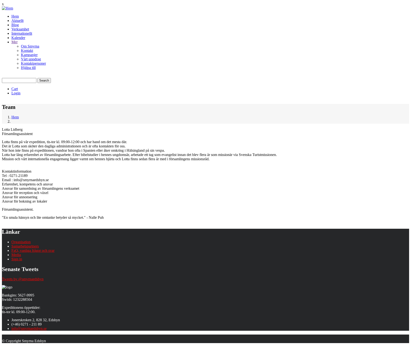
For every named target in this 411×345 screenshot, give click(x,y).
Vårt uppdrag (31, 59)
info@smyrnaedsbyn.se (29, 328)
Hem (15, 16)
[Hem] (7, 8)
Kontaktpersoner (33, 63)
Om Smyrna (30, 46)
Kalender (18, 38)
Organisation (21, 242)
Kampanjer (29, 55)
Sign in (16, 259)
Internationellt (21, 33)
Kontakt (27, 51)
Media (16, 255)
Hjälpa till (28, 68)
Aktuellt (17, 21)
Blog (15, 25)
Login (15, 93)
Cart (14, 89)
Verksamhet (20, 29)
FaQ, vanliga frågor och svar (32, 250)
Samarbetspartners (25, 246)
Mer (14, 42)
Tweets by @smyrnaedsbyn (23, 279)
